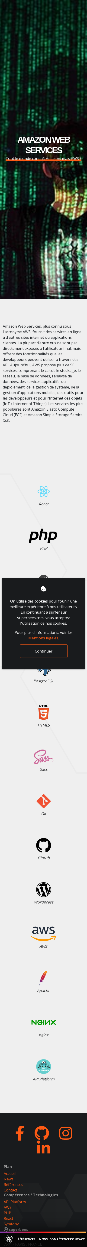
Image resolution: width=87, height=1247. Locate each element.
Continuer (43, 651)
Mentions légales (43, 638)
